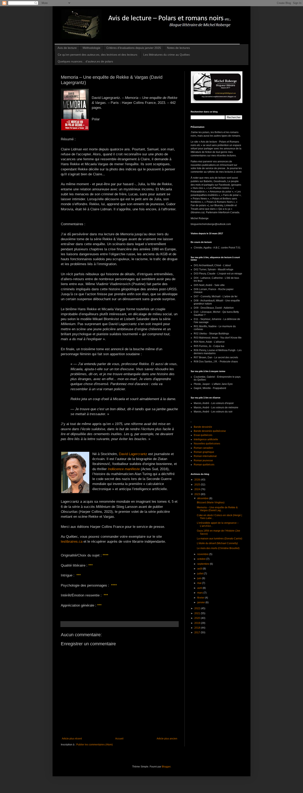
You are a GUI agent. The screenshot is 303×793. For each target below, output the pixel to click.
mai (199, 583)
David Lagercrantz (133, 454)
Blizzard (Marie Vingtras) (210, 502)
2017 (197, 632)
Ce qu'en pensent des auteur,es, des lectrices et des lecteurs (97, 54)
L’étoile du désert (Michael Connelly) (217, 543)
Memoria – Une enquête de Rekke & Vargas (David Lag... (217, 509)
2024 (197, 489)
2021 (197, 613)
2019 (197, 623)
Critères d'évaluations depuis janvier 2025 (133, 47)
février (201, 597)
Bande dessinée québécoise (210, 431)
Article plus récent (72, 738)
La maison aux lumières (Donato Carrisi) (219, 538)
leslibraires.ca (71, 541)
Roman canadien (203, 447)
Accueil (119, 738)
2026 (197, 479)
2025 (197, 484)
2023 (197, 494)
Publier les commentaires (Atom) (94, 744)
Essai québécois (203, 435)
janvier (201, 602)
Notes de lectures (178, 47)
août (200, 568)
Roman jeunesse (203, 460)
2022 (197, 608)
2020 (197, 618)
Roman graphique (204, 452)
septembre (203, 563)
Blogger (166, 766)
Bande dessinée (203, 426)
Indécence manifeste (124, 469)
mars (200, 592)
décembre (203, 498)
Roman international (205, 456)
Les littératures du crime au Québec (166, 54)
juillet (200, 573)
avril (200, 588)
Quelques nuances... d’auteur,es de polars (85, 61)
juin (199, 578)
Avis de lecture (67, 47)
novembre (203, 554)
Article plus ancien (167, 738)
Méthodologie (91, 47)
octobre (201, 559)
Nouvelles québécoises (207, 443)
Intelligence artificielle (206, 439)
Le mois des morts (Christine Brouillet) (218, 548)
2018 (197, 627)
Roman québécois (204, 464)
